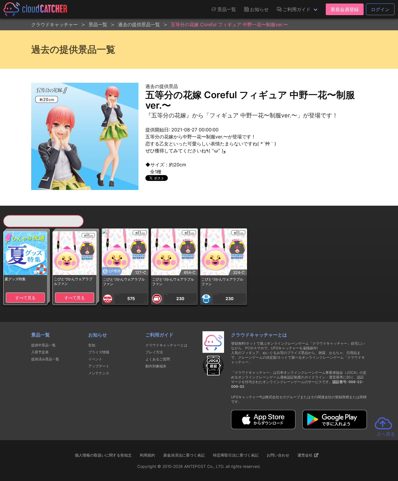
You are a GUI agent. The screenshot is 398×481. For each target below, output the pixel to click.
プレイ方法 (154, 352)
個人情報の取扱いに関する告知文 (103, 455)
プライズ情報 (98, 352)
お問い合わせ (278, 455)
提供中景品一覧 (43, 345)
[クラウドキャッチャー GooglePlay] (334, 427)
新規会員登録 (345, 9)
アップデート (98, 366)
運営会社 (305, 455)
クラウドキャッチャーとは (166, 345)
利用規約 (147, 455)
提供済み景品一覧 (45, 359)
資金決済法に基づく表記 (184, 455)
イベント (95, 359)
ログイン (380, 9)
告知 (91, 345)
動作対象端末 (155, 366)
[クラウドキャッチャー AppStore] (263, 427)
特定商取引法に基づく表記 (235, 455)
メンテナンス (98, 373)
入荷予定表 (40, 352)
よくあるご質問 (157, 359)
